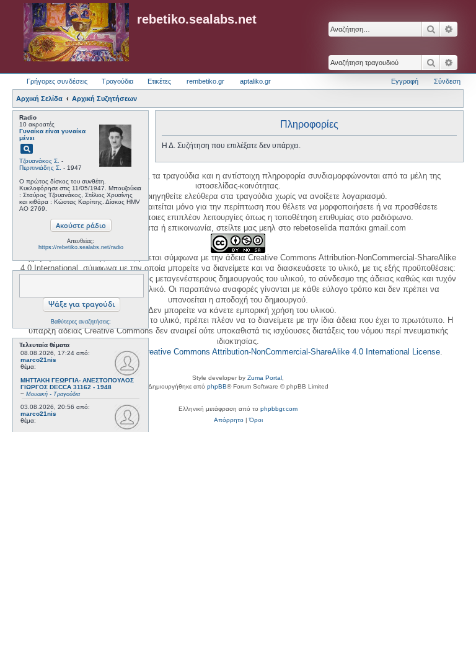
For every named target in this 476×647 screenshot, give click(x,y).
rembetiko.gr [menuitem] (205, 81)
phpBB (217, 386)
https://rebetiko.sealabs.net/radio (80, 247)
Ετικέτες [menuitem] (159, 81)
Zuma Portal (264, 377)
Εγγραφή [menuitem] (404, 81)
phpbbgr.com (279, 408)
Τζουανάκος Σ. (39, 160)
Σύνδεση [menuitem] (447, 81)
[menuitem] (229, 420)
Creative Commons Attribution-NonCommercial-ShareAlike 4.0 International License (290, 351)
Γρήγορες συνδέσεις (57, 81)
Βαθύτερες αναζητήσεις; (81, 322)
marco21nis (38, 359)
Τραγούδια (117, 81)
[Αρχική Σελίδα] (76, 33)
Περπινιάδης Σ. (40, 167)
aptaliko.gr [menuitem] (255, 81)
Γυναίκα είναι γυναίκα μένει (52, 134)
